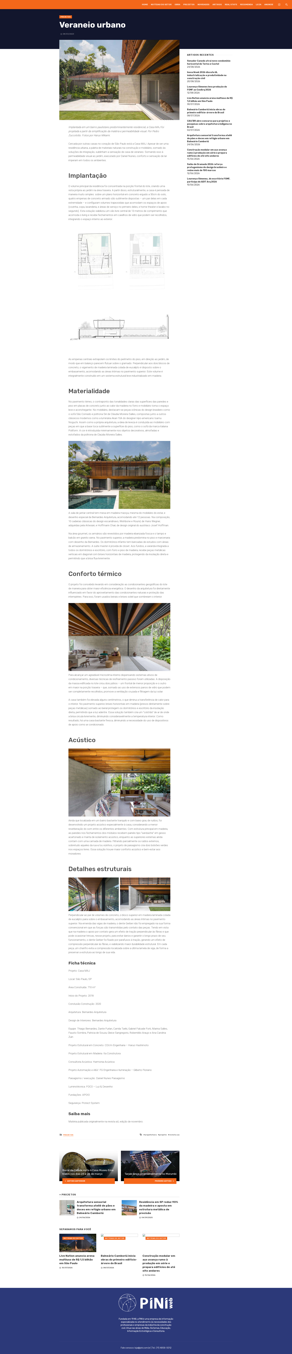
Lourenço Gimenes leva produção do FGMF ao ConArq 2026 (207, 88)
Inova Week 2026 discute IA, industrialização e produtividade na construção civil (206, 75)
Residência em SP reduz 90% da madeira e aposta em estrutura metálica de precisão (158, 1207)
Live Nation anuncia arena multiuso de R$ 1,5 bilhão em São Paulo (76, 1259)
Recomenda (246, 4)
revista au (174, 1135)
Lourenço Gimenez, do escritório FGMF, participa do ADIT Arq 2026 (208, 180)
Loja (258, 4)
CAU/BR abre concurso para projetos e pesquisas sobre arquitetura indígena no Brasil (209, 124)
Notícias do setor (161, 4)
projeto (163, 1135)
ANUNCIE (268, 4)
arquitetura (151, 1135)
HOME (145, 4)
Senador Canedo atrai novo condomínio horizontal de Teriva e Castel (208, 62)
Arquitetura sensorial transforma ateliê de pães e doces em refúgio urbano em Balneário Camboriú (96, 1207)
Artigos (217, 4)
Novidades (203, 4)
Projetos (189, 4)
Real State (231, 4)
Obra (177, 4)
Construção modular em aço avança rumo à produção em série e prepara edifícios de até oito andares (159, 1263)
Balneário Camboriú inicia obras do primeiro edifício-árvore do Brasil (119, 1259)
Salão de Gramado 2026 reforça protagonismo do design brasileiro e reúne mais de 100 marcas (207, 167)
